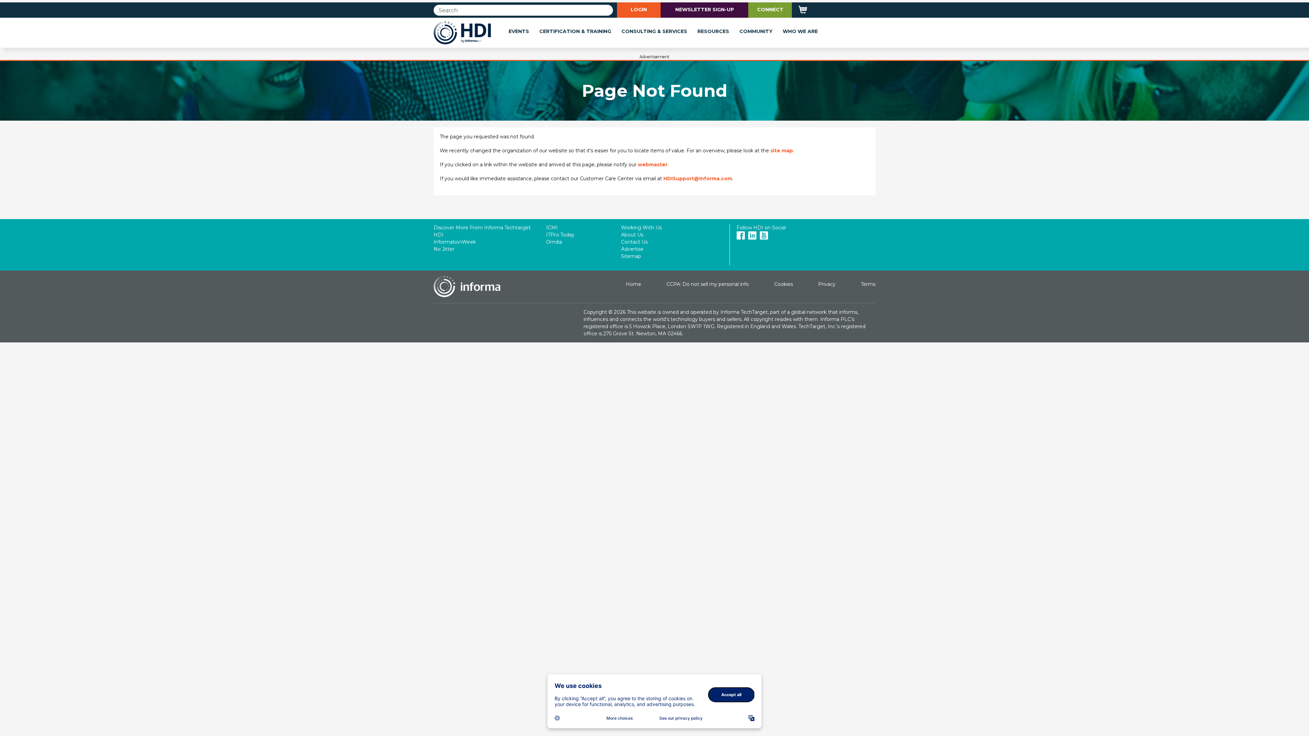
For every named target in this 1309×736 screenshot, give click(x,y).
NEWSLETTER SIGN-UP (704, 9)
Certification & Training (575, 31)
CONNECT (770, 9)
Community (755, 31)
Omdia (554, 242)
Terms (868, 284)
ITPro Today (560, 235)
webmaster (652, 165)
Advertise (632, 249)
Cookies (783, 284)
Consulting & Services (654, 31)
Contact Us (634, 242)
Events (519, 31)
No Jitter (444, 249)
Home (633, 284)
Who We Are (800, 31)
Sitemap (631, 256)
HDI (438, 235)
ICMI (552, 228)
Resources (713, 31)
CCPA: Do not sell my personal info (707, 284)
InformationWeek (455, 242)
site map (781, 151)
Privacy (827, 284)
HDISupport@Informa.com (697, 178)
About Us (632, 235)
